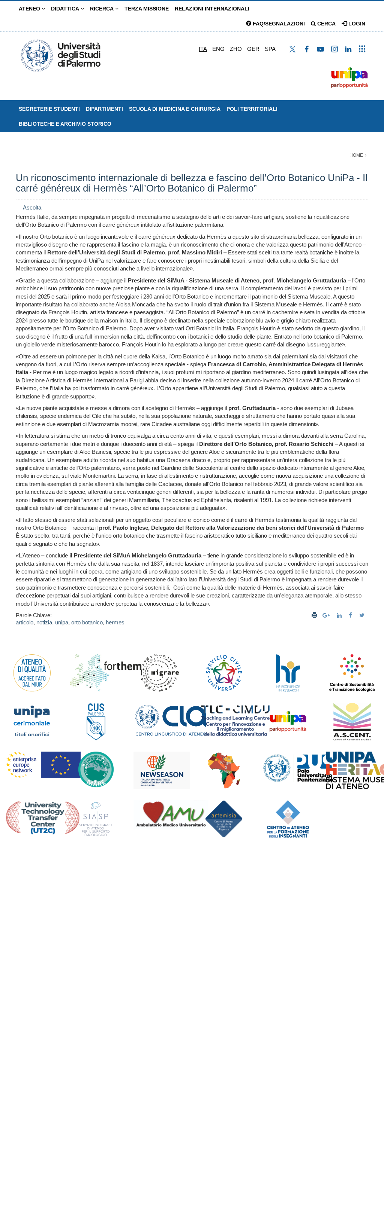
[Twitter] (362, 615)
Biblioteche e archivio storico (65, 124)
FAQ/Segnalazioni (278, 24)
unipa (61, 622)
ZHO (236, 49)
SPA (270, 49)
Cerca (326, 24)
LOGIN (356, 24)
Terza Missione (146, 9)
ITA (203, 49)
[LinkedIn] (340, 615)
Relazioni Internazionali (212, 9)
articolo (24, 622)
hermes (115, 622)
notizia (44, 622)
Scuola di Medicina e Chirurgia (174, 109)
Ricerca (102, 9)
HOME (356, 155)
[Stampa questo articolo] (314, 615)
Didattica (66, 9)
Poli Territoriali (252, 109)
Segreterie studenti (49, 109)
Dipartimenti (104, 109)
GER (253, 49)
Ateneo (30, 9)
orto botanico (87, 622)
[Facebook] (351, 615)
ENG (218, 49)
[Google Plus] (327, 615)
